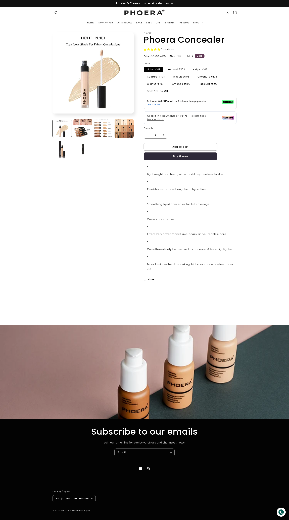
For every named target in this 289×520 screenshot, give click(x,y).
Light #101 (153, 69)
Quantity (148, 128)
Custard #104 (156, 76)
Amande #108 (181, 84)
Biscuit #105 (181, 76)
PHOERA (65, 510)
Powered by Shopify (80, 510)
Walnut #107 (155, 84)
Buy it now (180, 156)
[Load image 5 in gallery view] (62, 149)
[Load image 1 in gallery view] (62, 128)
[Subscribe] (170, 452)
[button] (56, 12)
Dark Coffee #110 (158, 91)
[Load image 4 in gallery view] (124, 128)
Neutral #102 (176, 69)
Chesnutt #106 (207, 76)
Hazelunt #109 (208, 84)
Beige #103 (200, 69)
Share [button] (151, 279)
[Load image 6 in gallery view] (82, 149)
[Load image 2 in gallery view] (82, 128)
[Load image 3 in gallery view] (103, 128)
